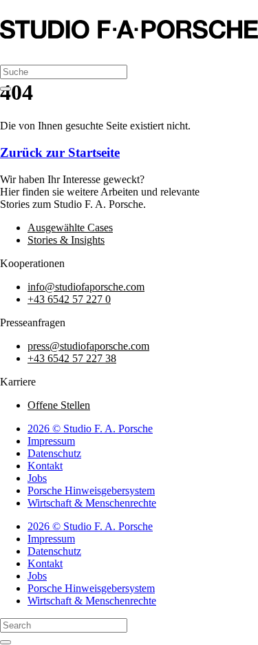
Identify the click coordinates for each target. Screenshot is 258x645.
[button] (13, 53)
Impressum (51, 441)
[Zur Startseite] (129, 35)
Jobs (37, 478)
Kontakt (45, 466)
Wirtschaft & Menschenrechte (92, 503)
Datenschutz (54, 453)
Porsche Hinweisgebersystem (91, 490)
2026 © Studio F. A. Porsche (90, 428)
